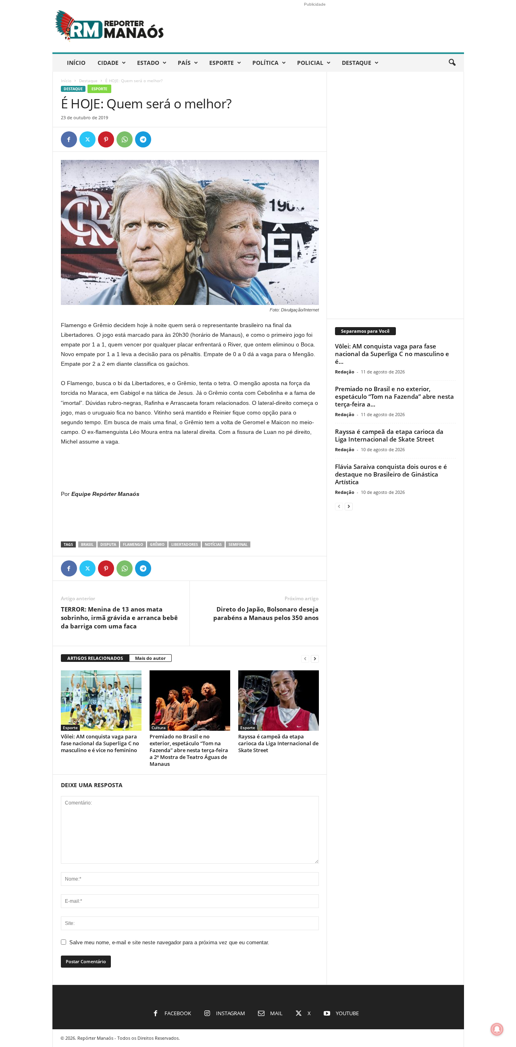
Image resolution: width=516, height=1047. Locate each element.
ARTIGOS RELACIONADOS (95, 658)
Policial (310, 62)
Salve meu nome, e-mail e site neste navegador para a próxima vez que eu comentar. (169, 942)
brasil (87, 544)
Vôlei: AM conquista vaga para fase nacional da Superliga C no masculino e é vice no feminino (100, 743)
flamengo (133, 544)
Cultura (159, 727)
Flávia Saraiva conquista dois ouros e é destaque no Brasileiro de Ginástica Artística (391, 474)
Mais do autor (150, 658)
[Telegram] (143, 139)
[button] (452, 63)
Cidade (108, 62)
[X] (87, 139)
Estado (148, 62)
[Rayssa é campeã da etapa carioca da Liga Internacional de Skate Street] (278, 700)
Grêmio (157, 544)
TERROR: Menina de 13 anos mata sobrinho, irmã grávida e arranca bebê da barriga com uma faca (119, 617)
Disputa (108, 544)
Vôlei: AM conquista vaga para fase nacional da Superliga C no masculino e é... (392, 353)
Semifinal (238, 544)
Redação (344, 372)
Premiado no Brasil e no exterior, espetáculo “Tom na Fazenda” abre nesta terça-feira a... (394, 396)
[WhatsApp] (125, 139)
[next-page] (315, 658)
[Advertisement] (190, 468)
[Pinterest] (106, 139)
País (184, 62)
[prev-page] (305, 658)
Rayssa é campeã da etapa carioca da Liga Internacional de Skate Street (278, 743)
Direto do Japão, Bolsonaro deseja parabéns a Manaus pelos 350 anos (265, 613)
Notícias (213, 544)
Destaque (356, 62)
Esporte (221, 62)
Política (265, 62)
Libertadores (184, 544)
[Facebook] (69, 139)
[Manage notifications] (497, 1029)
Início (76, 62)
